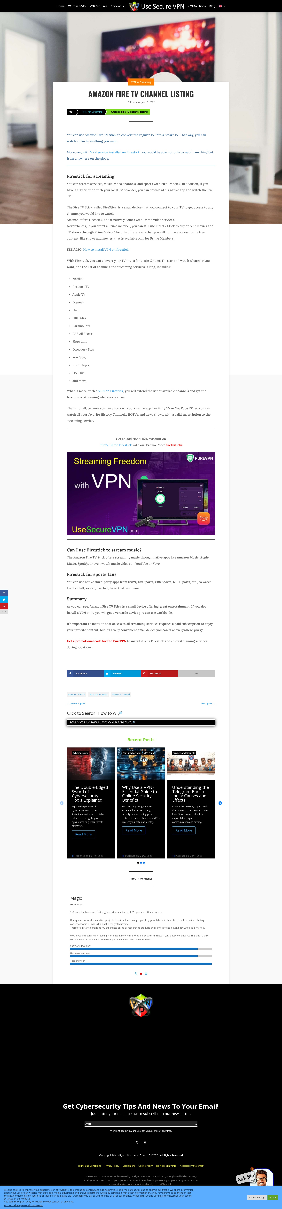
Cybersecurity (80, 753)
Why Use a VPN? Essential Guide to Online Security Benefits (139, 793)
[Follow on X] (136, 1142)
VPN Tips (149, 753)
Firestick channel (121, 694)
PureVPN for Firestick (116, 445)
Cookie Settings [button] (257, 1197)
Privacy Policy (112, 1165)
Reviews (116, 6)
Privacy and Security (184, 753)
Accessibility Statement (192, 1165)
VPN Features (98, 6)
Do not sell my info (166, 1165)
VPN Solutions (197, 6)
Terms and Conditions (89, 1165)
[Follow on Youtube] (145, 1142)
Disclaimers (129, 1165)
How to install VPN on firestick (106, 249)
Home (61, 6)
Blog (212, 6)
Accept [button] (272, 1197)
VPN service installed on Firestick (115, 152)
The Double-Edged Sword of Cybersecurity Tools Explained (90, 793)
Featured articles (132, 753)
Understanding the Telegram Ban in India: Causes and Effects (190, 793)
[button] (220, 803)
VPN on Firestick (110, 391)
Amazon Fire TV (76, 694)
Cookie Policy (145, 1165)
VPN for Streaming (141, 82)
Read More (83, 834)
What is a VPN (77, 6)
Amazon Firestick (99, 694)
